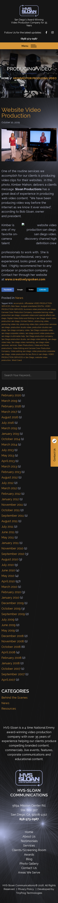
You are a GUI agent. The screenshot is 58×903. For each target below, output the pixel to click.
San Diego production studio (13, 339)
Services (29, 845)
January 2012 (10, 499)
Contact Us (54, 451)
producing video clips (29, 324)
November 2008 (12, 641)
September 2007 (13, 674)
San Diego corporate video (41, 330)
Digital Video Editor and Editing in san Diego (26, 318)
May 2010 (7, 575)
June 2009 (8, 625)
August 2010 (9, 559)
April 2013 (8, 461)
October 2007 (10, 668)
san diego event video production (39, 333)
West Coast (17, 360)
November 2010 (12, 548)
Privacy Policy (26, 889)
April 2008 (8, 652)
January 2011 (10, 543)
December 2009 (12, 603)
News (19, 298)
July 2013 (7, 450)
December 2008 (12, 636)
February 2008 (11, 657)
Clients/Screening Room (29, 850)
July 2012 (7, 483)
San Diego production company (39, 336)
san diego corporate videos (12, 333)
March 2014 (9, 444)
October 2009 (11, 608)
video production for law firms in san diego (29, 354)
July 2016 (7, 422)
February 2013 (11, 472)
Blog (29, 859)
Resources (8, 708)
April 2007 (8, 679)
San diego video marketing (23, 342)
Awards (29, 854)
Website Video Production (21, 112)
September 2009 (13, 614)
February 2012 (11, 493)
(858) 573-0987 (29, 38)
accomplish (19, 303)
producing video (41, 321)
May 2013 (7, 455)
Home (29, 832)
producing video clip (10, 324)
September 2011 (12, 515)
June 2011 (8, 532)
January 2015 (10, 433)
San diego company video (18, 330)
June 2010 (8, 570)
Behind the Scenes (14, 697)
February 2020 (11, 395)
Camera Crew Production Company (16, 312)
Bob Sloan (15, 306)
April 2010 (8, 581)
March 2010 (9, 586)
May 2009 (8, 630)
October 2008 (11, 646)
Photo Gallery (29, 863)
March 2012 (9, 488)
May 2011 (7, 537)
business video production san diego (40, 309)
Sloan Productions (29, 11)
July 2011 (7, 526)
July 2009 (7, 619)
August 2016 (9, 417)
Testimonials (29, 841)
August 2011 (9, 521)
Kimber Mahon (27, 321)
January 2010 (10, 597)
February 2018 (11, 406)
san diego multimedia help (13, 336)
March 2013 (9, 466)
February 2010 (11, 592)
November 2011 (12, 504)
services (13, 345)
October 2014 (10, 439)
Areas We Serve (29, 872)
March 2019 (9, 400)
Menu (25, 46)
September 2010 (12, 554)
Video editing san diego (21, 351)
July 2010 (7, 565)
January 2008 (10, 663)
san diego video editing (37, 339)
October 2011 (10, 510)
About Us (29, 836)
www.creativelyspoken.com (25, 279)
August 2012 (9, 477)
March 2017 (9, 411)
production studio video (21, 327)
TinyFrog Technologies (29, 893)
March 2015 (9, 428)
